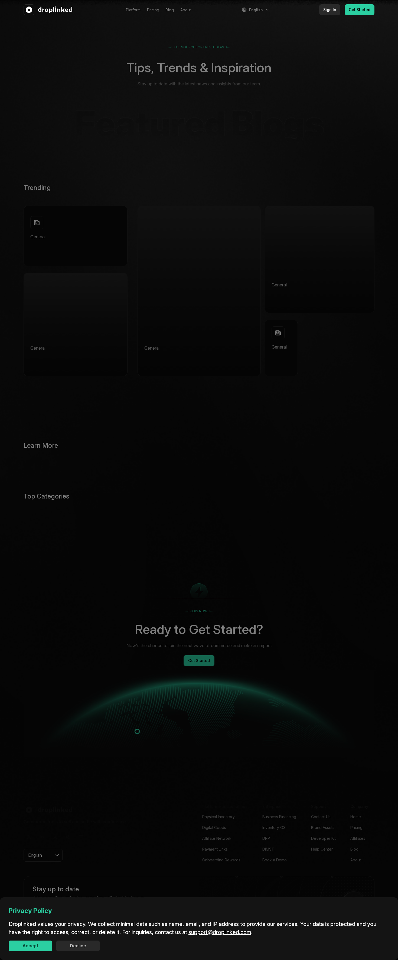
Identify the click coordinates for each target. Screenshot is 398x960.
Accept (30, 945)
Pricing (153, 10)
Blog (170, 10)
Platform (133, 10)
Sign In (329, 9)
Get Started (359, 9)
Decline (78, 945)
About (185, 10)
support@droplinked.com (219, 932)
